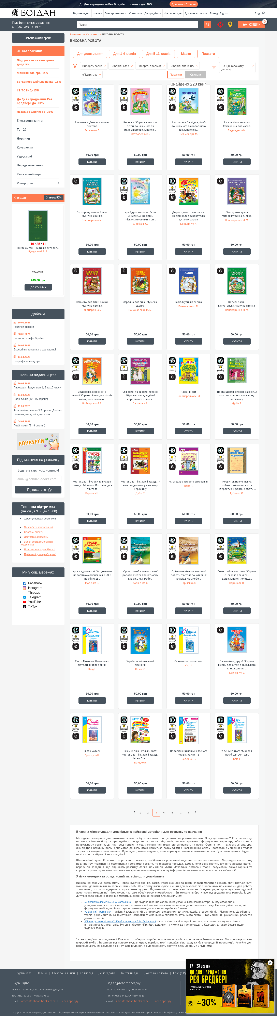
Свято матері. (92, 751)
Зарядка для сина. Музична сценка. (140, 303)
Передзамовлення (30, 165)
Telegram (34, 597)
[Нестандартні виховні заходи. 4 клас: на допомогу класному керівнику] (140, 463)
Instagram (35, 588)
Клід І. (92, 669)
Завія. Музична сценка (189, 302)
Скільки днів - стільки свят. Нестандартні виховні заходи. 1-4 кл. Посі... (140, 754)
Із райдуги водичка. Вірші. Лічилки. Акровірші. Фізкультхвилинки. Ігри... (140, 215)
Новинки (23, 138)
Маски (186, 53)
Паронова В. (140, 403)
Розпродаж (25, 183)
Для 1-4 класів (124, 53)
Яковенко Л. (92, 130)
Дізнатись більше (184, 4)
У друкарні (24, 156)
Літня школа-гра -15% (32, 73)
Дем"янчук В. (237, 672)
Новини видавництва (38, 374)
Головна (76, 34)
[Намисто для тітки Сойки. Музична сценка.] (92, 283)
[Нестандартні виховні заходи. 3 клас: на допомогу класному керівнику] (237, 373)
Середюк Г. (188, 759)
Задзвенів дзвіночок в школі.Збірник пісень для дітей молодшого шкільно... (92, 395)
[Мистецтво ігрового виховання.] (188, 463)
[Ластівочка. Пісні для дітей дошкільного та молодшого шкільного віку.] (188, 104)
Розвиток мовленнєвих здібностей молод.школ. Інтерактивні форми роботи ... (237, 485)
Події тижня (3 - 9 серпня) (29, 425)
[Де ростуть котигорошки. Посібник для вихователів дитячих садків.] (188, 194)
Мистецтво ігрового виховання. (188, 481)
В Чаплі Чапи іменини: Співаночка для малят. (237, 124)
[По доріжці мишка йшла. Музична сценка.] (92, 194)
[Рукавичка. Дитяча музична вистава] (92, 104)
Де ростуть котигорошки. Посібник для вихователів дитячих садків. (188, 215)
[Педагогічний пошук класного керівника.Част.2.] (188, 732)
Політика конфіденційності (39, 549)
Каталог (91, 34)
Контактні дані (173, 13)
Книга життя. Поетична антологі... (38, 248)
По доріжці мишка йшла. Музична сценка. (92, 214)
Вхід (257, 13)
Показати (176, 74)
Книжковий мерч (29, 174)
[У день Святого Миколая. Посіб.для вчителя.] (237, 732)
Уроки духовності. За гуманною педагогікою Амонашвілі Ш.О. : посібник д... (92, 574)
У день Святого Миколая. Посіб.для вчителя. (236, 752)
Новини (97, 13)
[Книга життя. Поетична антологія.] (38, 225)
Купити (92, 162)
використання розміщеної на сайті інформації (155, 1012)
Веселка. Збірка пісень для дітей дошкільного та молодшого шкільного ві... (140, 125)
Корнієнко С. (140, 583)
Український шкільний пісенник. (140, 663)
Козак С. (140, 669)
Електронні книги (116, 13)
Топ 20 (21, 129)
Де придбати (152, 13)
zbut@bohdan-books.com (132, 1001)
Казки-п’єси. (188, 392)
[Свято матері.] (92, 732)
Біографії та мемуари (27, 361)
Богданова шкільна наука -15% (39, 81)
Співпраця (135, 13)
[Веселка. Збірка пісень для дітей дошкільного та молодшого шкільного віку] (140, 104)
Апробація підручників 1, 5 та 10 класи (37, 387)
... (181, 812)
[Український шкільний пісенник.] (140, 643)
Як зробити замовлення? (38, 527)
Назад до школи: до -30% (35, 112)
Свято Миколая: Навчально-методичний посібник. (92, 663)
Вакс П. (188, 486)
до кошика (38, 287)
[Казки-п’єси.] (188, 373)
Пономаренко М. (92, 220)
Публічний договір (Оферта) (40, 554)
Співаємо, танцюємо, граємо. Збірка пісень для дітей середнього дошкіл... (140, 395)
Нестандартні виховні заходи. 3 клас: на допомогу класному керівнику (237, 395)
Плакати (208, 53)
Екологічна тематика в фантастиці (35, 349)
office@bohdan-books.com (38, 1001)
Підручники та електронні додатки (36, 62)
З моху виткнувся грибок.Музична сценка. (237, 214)
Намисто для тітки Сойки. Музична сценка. (92, 303)
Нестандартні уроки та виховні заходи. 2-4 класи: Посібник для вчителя (92, 485)
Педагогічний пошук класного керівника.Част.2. (188, 752)
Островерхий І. (140, 134)
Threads (34, 592)
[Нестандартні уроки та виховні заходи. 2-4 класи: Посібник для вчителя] (92, 463)
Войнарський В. (92, 403)
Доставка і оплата (196, 13)
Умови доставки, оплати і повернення (36, 543)
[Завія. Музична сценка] (188, 283)
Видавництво (81, 13)
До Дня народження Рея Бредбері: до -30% (34, 101)
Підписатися (36, 489)
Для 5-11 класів (158, 53)
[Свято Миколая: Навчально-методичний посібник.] (92, 643)
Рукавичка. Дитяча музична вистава (92, 124)
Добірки (38, 313)
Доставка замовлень (36, 537)
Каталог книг (32, 51)
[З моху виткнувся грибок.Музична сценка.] (237, 194)
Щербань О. (140, 224)
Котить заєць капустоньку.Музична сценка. (237, 303)
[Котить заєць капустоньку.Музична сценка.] (237, 283)
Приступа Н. (92, 755)
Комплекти (25, 147)
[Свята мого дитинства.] (188, 643)
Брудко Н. (140, 762)
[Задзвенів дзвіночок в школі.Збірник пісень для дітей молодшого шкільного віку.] (92, 373)
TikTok (32, 606)
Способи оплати (33, 532)
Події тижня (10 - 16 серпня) (31, 398)
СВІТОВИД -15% (28, 90)
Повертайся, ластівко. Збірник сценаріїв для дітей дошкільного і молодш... (237, 574)
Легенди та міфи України (29, 338)
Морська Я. (92, 583)
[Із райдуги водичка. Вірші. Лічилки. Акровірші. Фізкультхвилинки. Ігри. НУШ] (140, 194)
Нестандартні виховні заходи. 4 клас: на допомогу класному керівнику (140, 485)
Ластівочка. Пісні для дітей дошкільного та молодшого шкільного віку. (188, 125)
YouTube (34, 602)
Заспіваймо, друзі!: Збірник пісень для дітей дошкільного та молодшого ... (237, 664)
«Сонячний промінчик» (97, 911)
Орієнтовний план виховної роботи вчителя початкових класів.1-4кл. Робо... (140, 574)
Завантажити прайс (38, 38)
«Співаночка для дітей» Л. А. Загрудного (107, 902)
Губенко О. (237, 493)
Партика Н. (92, 493)
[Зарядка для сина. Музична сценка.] (140, 283)
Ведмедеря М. (189, 134)
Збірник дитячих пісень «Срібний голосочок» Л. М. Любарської (120, 921)
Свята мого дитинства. (188, 661)
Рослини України (24, 326)
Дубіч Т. (237, 403)
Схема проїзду (69, 1001)
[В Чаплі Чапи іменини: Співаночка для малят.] (237, 104)
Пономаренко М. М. (237, 220)
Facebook (35, 583)
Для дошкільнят (90, 53)
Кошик (254, 24)
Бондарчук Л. (188, 224)
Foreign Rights (219, 13)
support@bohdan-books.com (40, 518)
